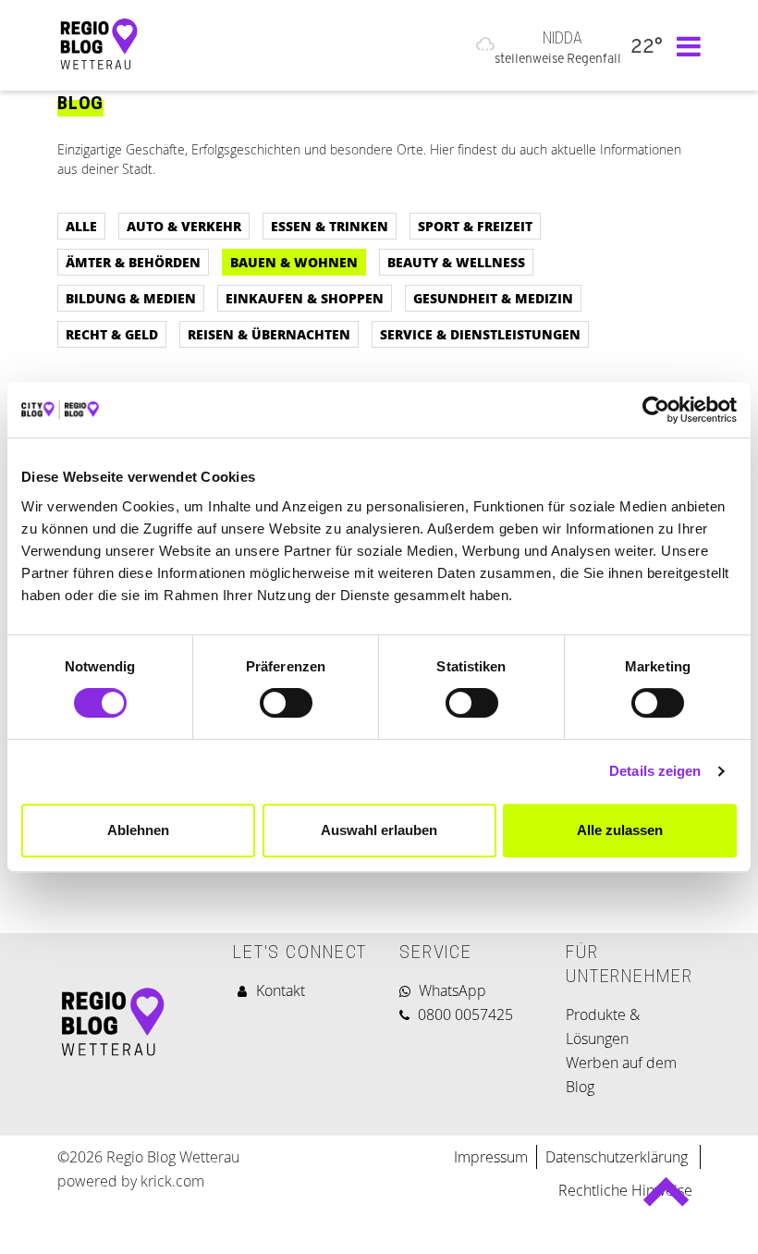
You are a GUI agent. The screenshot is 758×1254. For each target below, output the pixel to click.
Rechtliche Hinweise (625, 1190)
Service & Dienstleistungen (480, 334)
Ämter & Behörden (133, 261)
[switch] (286, 703)
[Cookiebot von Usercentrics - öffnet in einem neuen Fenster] (656, 410)
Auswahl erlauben (379, 830)
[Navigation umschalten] (684, 45)
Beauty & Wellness (456, 261)
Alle (81, 225)
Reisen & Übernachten (269, 334)
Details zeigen (655, 771)
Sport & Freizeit (475, 225)
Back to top (666, 1200)
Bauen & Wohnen (294, 261)
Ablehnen (138, 830)
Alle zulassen (620, 830)
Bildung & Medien (131, 298)
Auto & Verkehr (184, 225)
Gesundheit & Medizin (493, 298)
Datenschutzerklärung (618, 1157)
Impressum (491, 1157)
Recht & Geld (112, 334)
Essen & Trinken (329, 225)
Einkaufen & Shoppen (305, 298)
